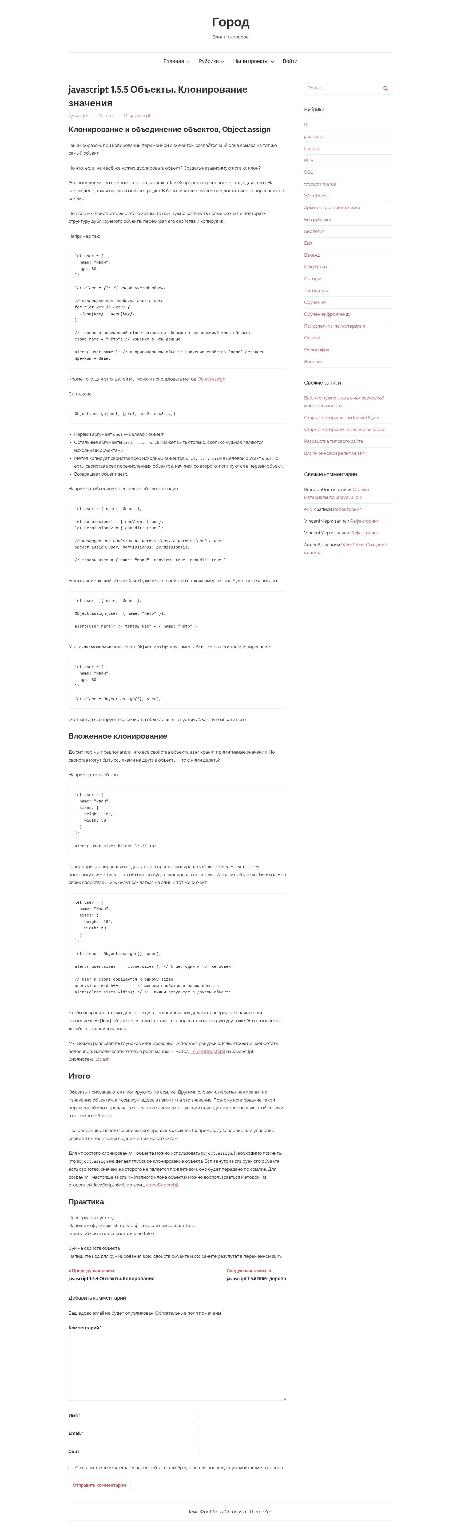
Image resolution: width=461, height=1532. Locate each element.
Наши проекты (250, 61)
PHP (308, 160)
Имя (75, 1415)
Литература (316, 290)
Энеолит (313, 361)
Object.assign (211, 379)
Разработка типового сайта (333, 441)
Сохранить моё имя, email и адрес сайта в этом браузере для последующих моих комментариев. (179, 1467)
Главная (174, 61)
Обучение (315, 302)
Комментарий (85, 1327)
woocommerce (320, 184)
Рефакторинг (347, 509)
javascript (140, 115)
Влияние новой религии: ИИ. (334, 453)
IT (306, 124)
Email (76, 1433)
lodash (103, 1059)
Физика (312, 337)
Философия (316, 349)
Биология (314, 231)
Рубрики (208, 61)
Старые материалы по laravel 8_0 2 (341, 417)
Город (230, 22)
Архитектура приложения (332, 207)
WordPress (315, 195)
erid (109, 115)
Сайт (74, 1451)
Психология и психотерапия (334, 326)
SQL (308, 172)
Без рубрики (317, 219)
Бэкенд (312, 255)
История (313, 278)
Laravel (312, 148)
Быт (308, 243)
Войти (290, 61)
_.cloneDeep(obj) (207, 1051)
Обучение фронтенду (327, 314)
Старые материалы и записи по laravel (345, 429)
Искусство (315, 266)
